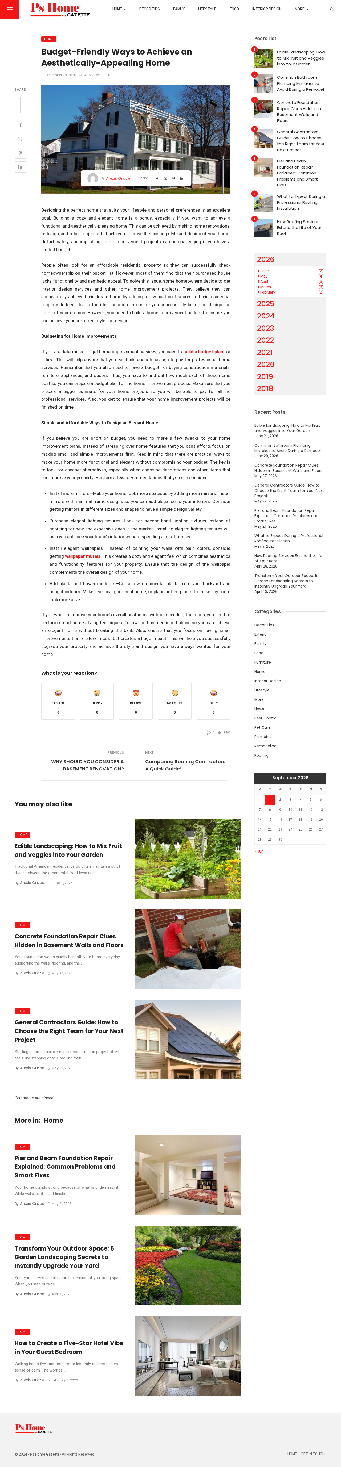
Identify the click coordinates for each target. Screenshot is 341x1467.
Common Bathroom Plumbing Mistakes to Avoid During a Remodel (300, 83)
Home (117, 9)
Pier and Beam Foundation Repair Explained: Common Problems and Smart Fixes (65, 1167)
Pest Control (265, 718)
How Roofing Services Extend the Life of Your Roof (299, 227)
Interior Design (267, 9)
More (300, 9)
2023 (265, 328)
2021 (265, 352)
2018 (265, 388)
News (259, 708)
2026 (266, 259)
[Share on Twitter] (20, 139)
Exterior (261, 634)
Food (234, 9)
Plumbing (263, 736)
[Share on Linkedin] (20, 167)
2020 (266, 364)
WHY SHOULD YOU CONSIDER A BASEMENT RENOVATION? (87, 765)
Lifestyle (207, 9)
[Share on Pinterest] (20, 153)
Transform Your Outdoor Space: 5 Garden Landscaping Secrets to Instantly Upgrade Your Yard (64, 1257)
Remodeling (265, 746)
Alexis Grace (118, 178)
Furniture (262, 662)
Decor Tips (149, 9)
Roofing (261, 755)
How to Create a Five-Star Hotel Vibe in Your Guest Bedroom (69, 1347)
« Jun (258, 851)
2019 (265, 376)
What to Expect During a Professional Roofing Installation (301, 202)
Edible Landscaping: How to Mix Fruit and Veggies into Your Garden (68, 850)
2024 (266, 316)
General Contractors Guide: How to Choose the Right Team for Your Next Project (69, 1031)
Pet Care (262, 727)
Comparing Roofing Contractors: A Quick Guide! (185, 765)
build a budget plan (203, 351)
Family (179, 9)
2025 (265, 304)
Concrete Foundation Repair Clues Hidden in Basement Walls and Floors (69, 940)
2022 (265, 340)
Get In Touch (313, 1454)
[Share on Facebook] (20, 125)
